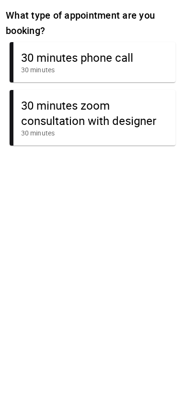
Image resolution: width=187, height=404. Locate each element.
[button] (92, 62)
